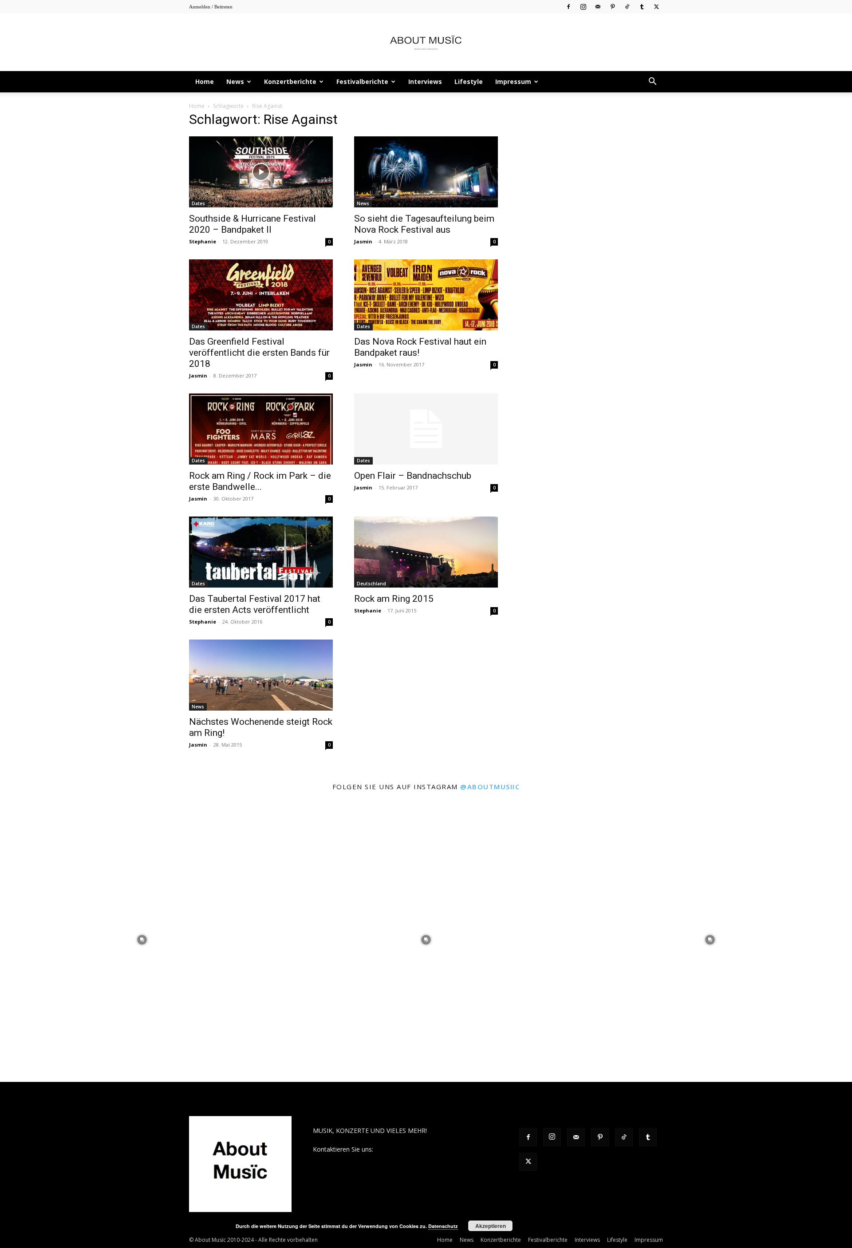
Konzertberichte (290, 81)
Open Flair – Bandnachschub (412, 475)
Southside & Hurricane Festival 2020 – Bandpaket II (252, 224)
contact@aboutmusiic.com (413, 1149)
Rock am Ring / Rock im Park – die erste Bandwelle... (260, 481)
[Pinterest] (612, 6)
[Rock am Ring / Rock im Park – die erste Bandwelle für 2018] (261, 429)
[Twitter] (656, 6)
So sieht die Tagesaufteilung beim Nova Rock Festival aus (424, 224)
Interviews (425, 81)
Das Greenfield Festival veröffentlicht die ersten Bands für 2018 (259, 352)
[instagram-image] (142, 940)
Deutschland (371, 583)
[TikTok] (627, 6)
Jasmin (363, 241)
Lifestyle (468, 81)
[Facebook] (568, 6)
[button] (652, 82)
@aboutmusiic (490, 786)
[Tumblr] (641, 6)
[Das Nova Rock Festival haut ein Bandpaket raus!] (426, 294)
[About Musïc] (426, 43)
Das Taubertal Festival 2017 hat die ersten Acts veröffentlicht (254, 604)
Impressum (513, 81)
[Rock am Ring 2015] (426, 552)
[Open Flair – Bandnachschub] (426, 429)
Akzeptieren (490, 1226)
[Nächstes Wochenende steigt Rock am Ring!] (261, 675)
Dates (198, 203)
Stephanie (202, 241)
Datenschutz (443, 1226)
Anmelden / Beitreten (211, 6)
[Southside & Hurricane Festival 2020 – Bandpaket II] (261, 171)
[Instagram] (583, 6)
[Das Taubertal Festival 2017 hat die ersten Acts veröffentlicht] (261, 552)
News (235, 81)
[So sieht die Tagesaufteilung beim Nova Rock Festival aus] (426, 171)
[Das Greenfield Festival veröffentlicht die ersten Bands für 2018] (261, 294)
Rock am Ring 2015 (394, 598)
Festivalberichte (362, 81)
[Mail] (597, 6)
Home (204, 81)
